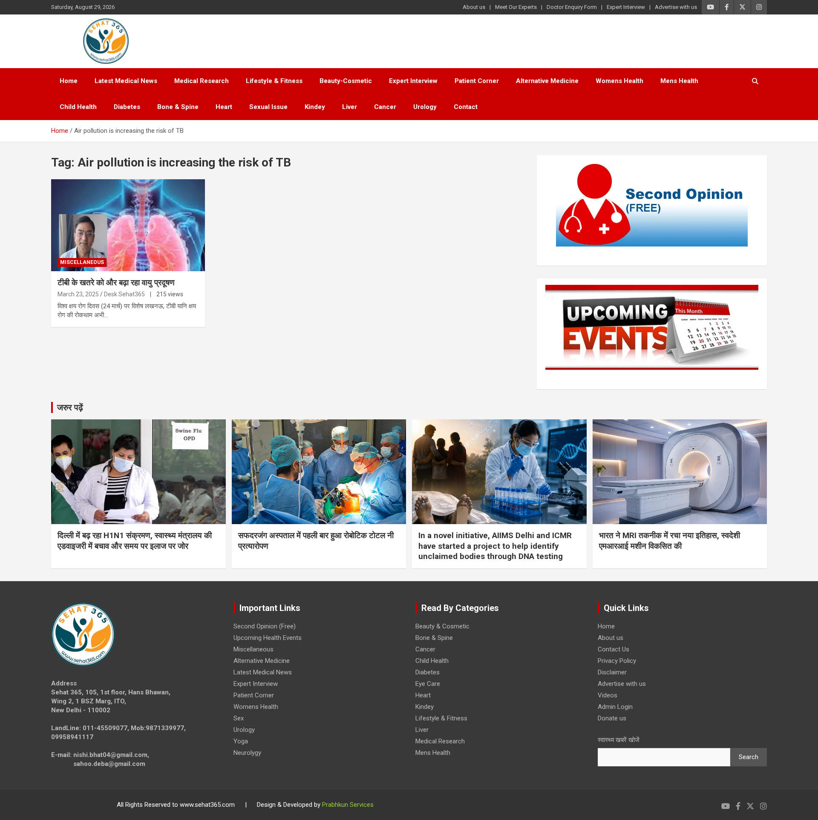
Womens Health (619, 81)
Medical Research (201, 81)
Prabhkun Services (348, 805)
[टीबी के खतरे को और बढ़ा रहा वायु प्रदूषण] (128, 225)
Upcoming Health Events (267, 638)
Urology (425, 107)
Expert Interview (626, 7)
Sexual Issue (268, 107)
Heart (224, 107)
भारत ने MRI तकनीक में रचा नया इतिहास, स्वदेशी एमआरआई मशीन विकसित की (669, 540)
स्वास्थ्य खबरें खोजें (618, 740)
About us (474, 7)
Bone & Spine (178, 107)
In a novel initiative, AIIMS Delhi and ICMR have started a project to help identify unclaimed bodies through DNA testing (495, 545)
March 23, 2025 (78, 294)
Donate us (612, 718)
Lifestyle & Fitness (274, 81)
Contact (466, 107)
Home (69, 81)
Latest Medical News (126, 81)
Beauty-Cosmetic (346, 81)
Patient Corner (477, 81)
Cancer (385, 107)
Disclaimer (612, 672)
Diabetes (127, 107)
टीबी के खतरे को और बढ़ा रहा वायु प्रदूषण (116, 282)
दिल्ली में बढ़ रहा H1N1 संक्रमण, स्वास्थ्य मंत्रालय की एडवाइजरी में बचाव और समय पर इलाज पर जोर (135, 540)
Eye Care (427, 684)
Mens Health (679, 81)
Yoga (240, 741)
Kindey (315, 107)
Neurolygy (247, 753)
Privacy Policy (617, 661)
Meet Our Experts (516, 7)
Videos (607, 695)
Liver (349, 107)
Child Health (78, 107)
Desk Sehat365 (124, 294)
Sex (238, 718)
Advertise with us (676, 7)
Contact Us (613, 649)
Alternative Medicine (547, 81)
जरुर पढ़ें (70, 407)
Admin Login (615, 707)
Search (748, 757)
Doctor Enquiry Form (572, 7)
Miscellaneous (82, 262)
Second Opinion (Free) (264, 626)
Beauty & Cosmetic (442, 626)
